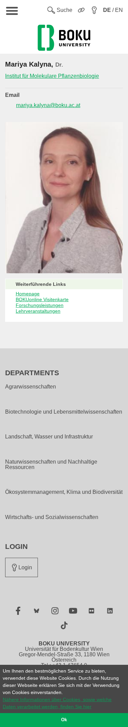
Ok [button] (64, 719)
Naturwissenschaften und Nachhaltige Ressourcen (51, 464)
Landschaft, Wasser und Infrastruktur (49, 436)
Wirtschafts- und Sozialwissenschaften (51, 517)
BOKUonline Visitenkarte (42, 299)
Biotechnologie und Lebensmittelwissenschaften (63, 412)
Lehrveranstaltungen (38, 311)
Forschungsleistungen (39, 305)
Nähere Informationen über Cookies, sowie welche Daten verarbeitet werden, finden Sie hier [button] (57, 703)
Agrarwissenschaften (30, 387)
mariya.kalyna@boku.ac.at (48, 105)
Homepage (28, 293)
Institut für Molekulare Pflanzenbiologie (52, 76)
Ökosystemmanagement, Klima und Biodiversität (64, 492)
